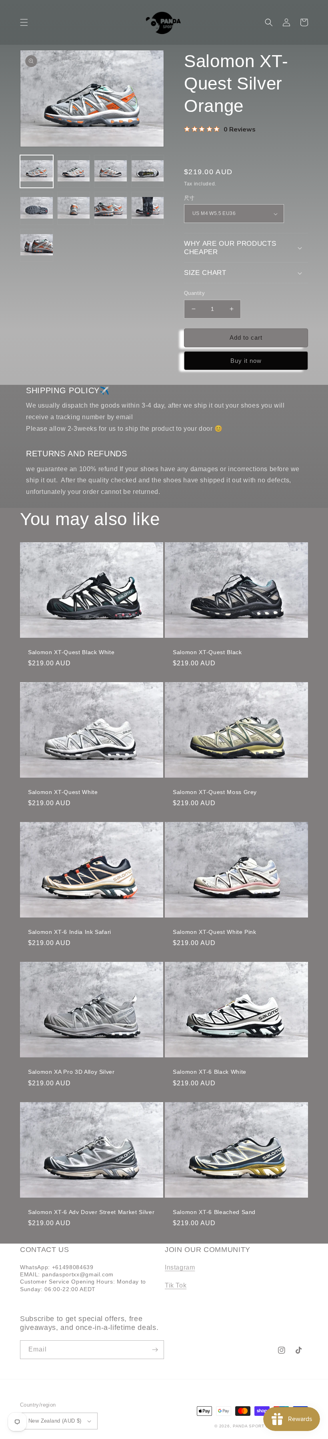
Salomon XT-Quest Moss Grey (215, 792)
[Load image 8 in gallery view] (147, 208)
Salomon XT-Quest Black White (71, 652)
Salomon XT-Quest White (63, 792)
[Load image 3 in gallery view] (110, 171)
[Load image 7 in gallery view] (110, 208)
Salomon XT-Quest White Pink (214, 932)
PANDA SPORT (248, 1426)
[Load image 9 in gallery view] (36, 245)
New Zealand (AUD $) (55, 1421)
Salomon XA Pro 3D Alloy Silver (71, 1072)
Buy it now (246, 360)
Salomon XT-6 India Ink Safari (69, 932)
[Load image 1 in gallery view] (36, 171)
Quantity (194, 293)
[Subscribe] (155, 1349)
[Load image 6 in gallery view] (73, 208)
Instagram (180, 1267)
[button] (24, 22)
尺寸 (189, 198)
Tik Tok (175, 1285)
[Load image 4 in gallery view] (147, 171)
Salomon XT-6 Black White (209, 1072)
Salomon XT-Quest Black (207, 652)
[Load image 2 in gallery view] (73, 171)
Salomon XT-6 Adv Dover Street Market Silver (91, 1212)
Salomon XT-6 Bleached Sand (214, 1212)
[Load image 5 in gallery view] (36, 208)
